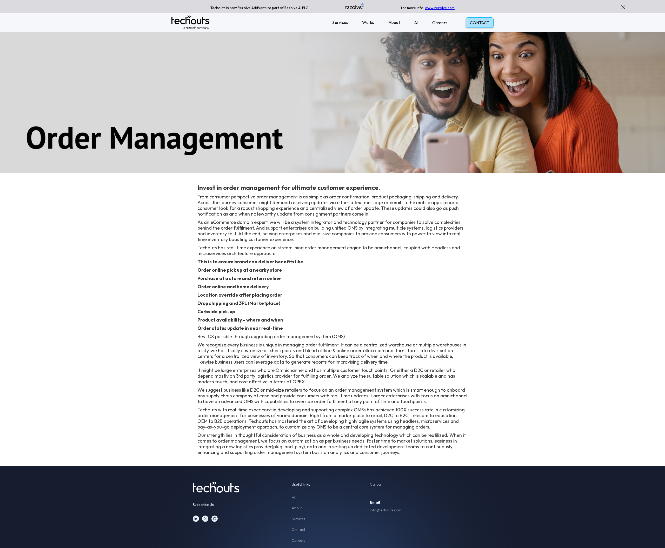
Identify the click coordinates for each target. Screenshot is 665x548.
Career (376, 484)
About (394, 22)
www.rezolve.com (440, 7)
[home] (190, 22)
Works (368, 22)
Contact (298, 529)
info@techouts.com (385, 510)
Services (340, 22)
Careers (439, 22)
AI (416, 22)
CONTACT (479, 22)
